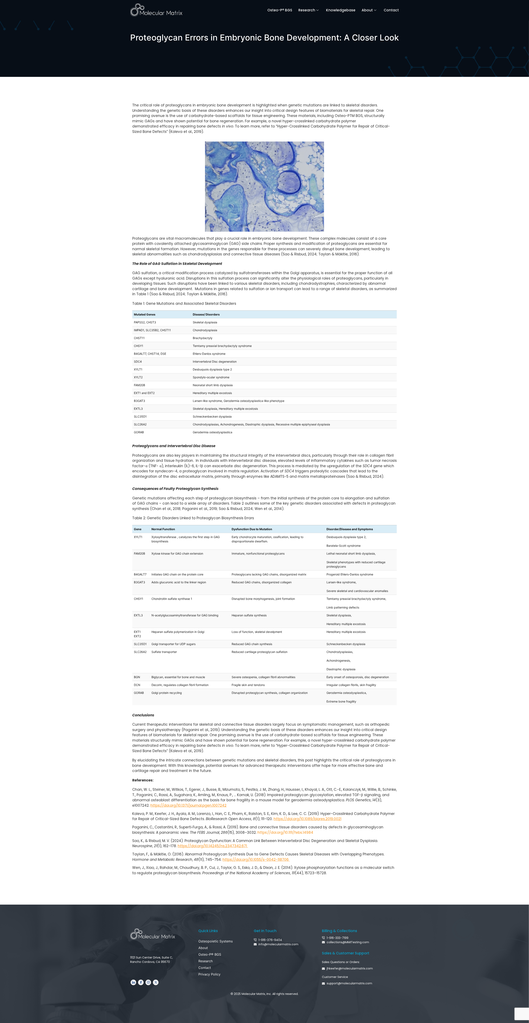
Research (306, 10)
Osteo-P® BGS (279, 10)
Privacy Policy (209, 974)
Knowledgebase (340, 10)
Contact (391, 10)
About (367, 10)
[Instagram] (148, 982)
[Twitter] (155, 982)
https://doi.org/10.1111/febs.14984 (285, 832)
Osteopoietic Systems (215, 941)
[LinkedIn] (133, 982)
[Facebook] (141, 982)
